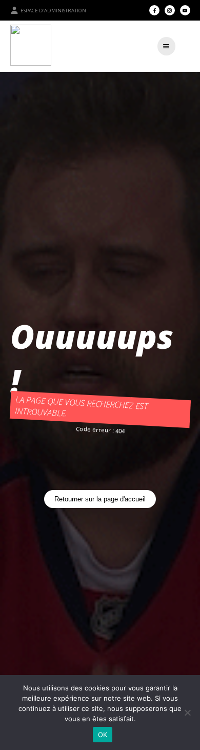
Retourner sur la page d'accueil (100, 499)
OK (103, 734)
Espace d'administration (53, 10)
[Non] (187, 712)
